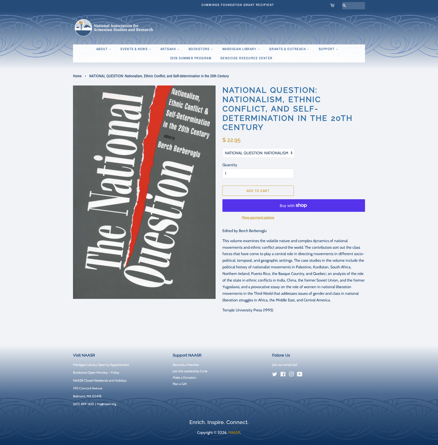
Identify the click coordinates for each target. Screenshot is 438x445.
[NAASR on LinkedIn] (307, 375)
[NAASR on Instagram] (291, 375)
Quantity (229, 165)
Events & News (134, 49)
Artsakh (168, 49)
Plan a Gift (180, 384)
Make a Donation (184, 377)
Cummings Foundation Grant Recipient (237, 5)
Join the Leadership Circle (190, 371)
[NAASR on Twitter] (274, 375)
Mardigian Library (240, 49)
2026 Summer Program (190, 58)
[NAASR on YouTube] (299, 375)
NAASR (234, 432)
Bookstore (200, 49)
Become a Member (186, 365)
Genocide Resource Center (246, 58)
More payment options (258, 217)
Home (77, 75)
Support (327, 49)
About (102, 49)
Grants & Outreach (288, 49)
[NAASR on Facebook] (283, 375)
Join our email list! (284, 365)
